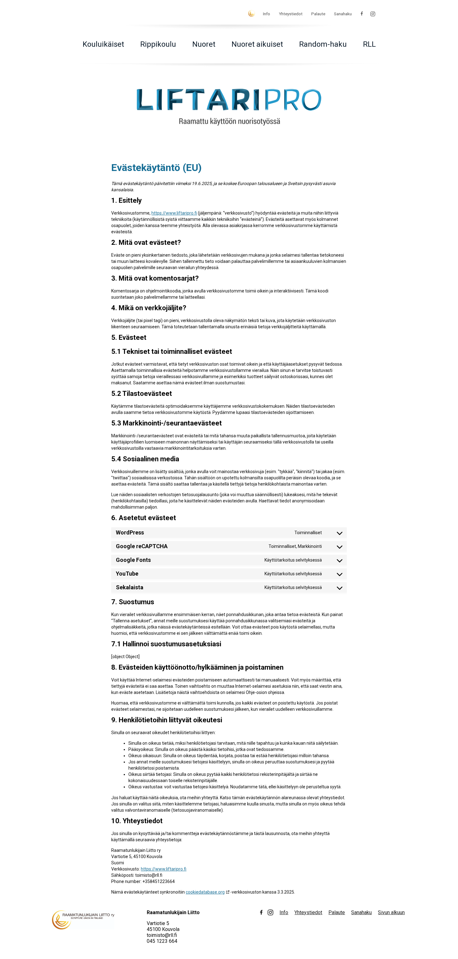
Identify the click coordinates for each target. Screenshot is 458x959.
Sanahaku (343, 13)
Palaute (318, 13)
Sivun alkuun (391, 912)
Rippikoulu (158, 44)
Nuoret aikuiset (257, 44)
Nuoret (203, 44)
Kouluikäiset (103, 44)
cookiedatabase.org (205, 892)
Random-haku (323, 44)
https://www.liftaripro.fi (174, 213)
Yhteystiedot (291, 13)
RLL (369, 44)
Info (266, 13)
